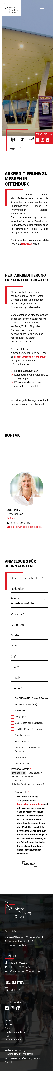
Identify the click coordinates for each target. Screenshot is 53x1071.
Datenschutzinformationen (30, 804)
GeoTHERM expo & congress (28, 729)
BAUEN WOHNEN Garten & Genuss (31, 698)
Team (15, 150)
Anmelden (14, 990)
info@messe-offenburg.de (24, 971)
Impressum (11, 1024)
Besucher (15, 140)
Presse (34, 140)
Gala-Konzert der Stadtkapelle (29, 723)
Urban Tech (20, 757)
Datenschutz (21, 792)
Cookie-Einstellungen (16, 1032)
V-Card (11, 518)
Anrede (15, 598)
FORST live (20, 717)
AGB (7, 1035)
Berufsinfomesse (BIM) (26, 704)
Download (26, 244)
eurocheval (20, 710)
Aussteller (24, 140)
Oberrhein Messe (23, 735)
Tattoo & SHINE (22, 741)
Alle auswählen (22, 763)
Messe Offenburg (25, 150)
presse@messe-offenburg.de (30, 356)
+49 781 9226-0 (18, 962)
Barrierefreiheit (13, 1039)
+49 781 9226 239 (20, 522)
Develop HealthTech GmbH (19, 1054)
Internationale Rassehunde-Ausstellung (28, 749)
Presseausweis (20, 769)
